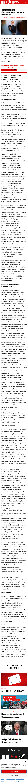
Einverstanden (14, 771)
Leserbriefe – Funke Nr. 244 (12, 690)
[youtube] (12, 750)
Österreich (5, 17)
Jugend (7, 711)
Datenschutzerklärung (10, 779)
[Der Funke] (9, 4)
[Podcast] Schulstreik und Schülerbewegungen (12, 715)
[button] (26, 761)
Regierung (22, 17)
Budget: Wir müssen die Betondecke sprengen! (11, 740)
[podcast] (19, 750)
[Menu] (25, 2)
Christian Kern (12, 17)
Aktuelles (3, 711)
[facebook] (8, 750)
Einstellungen (14, 775)
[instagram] (15, 750)
